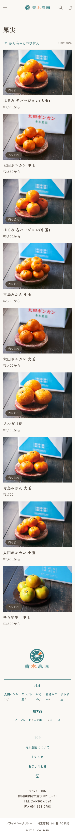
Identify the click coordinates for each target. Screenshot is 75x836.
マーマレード (22, 720)
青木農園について (37, 747)
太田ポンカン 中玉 (19, 165)
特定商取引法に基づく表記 (53, 823)
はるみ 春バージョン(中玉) (26, 229)
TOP (37, 738)
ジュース (55, 720)
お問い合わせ (37, 766)
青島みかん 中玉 (17, 294)
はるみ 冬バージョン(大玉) (26, 100)
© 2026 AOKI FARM (37, 830)
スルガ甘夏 (12, 423)
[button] (5, 7)
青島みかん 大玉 (17, 488)
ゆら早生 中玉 (16, 617)
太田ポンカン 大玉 (19, 359)
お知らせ (37, 757)
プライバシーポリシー (19, 823)
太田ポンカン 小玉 (19, 552)
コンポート (41, 720)
